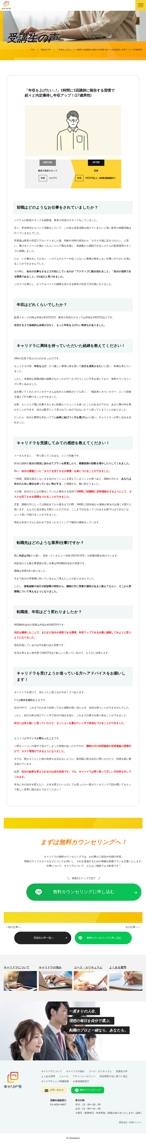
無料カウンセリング (90, 1090)
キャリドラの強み (50, 967)
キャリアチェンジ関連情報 (55, 1081)
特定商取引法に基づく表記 (113, 1076)
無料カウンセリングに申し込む (95, 892)
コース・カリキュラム (88, 967)
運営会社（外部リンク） (130, 1122)
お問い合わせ (57, 1090)
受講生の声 (121, 1071)
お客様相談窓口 (81, 1081)
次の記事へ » (132, 927)
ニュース (63, 1076)
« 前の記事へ (13, 927)
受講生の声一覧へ (50, 938)
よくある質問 (117, 967)
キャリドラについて (16, 967)
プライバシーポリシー (84, 1076)
